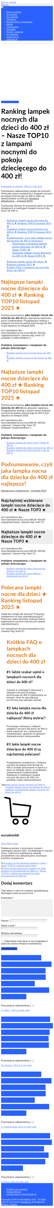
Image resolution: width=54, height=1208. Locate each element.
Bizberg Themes (9, 1204)
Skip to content (8, 2)
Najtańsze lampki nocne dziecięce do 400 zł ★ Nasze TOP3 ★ (31, 254)
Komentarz (7, 898)
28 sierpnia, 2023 (10, 1065)
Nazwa (5, 921)
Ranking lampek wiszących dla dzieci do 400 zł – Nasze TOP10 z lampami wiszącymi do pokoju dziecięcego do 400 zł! (26, 1094)
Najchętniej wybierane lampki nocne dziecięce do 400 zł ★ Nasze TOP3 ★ (29, 246)
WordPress (26, 1202)
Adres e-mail (8, 925)
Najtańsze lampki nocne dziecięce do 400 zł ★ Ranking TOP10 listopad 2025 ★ (29, 232)
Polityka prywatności (17, 1189)
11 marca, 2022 (9, 1010)
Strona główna (14, 1192)
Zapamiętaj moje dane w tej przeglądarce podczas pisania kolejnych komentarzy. (24, 942)
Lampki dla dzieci (10, 102)
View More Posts (9, 843)
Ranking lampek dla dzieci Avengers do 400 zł (30, 448)
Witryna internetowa (11, 933)
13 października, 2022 (12, 1127)
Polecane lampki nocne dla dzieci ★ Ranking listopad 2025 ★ (27, 263)
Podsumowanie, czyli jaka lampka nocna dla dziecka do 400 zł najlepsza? (29, 239)
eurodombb (7, 186)
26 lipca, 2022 (8, 1182)
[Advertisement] (27, 72)
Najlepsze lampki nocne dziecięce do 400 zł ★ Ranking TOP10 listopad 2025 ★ (29, 223)
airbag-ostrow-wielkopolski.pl (21, 1194)
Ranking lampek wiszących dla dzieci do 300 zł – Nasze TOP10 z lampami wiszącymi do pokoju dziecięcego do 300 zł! (26, 977)
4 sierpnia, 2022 (21, 186)
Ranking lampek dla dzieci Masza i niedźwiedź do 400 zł (24, 574)
